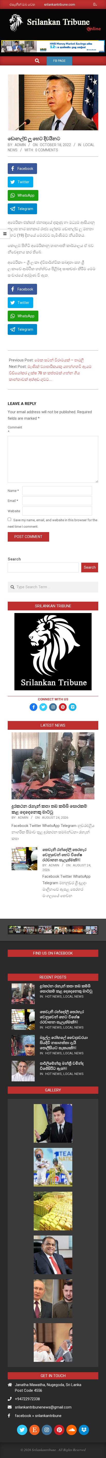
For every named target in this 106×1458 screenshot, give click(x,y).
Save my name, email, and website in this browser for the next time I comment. (52, 523)
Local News (73, 996)
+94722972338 (27, 1399)
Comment (14, 429)
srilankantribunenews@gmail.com (43, 1407)
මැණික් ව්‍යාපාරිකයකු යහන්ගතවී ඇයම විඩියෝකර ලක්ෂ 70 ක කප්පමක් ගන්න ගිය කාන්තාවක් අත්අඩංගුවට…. (50, 373)
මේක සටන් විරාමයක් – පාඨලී (59, 360)
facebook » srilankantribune (38, 1415)
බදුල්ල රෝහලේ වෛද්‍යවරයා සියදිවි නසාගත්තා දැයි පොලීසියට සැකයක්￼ (64, 1042)
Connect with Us (53, 699)
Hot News (53, 996)
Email (13, 501)
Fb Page (59, 61)
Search (14, 559)
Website (14, 511)
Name (13, 491)
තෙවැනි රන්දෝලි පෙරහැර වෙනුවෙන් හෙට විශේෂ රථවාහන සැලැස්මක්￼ (64, 854)
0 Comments (46, 150)
